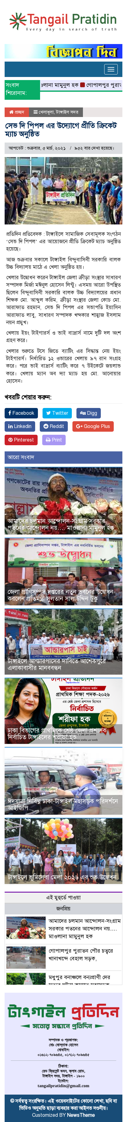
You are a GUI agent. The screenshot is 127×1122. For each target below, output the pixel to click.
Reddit (56, 426)
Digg (91, 413)
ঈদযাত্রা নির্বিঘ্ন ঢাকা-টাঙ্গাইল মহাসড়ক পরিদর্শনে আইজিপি (63, 804)
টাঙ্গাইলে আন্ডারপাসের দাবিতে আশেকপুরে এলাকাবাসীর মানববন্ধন (57, 664)
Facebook (22, 413)
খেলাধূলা (46, 112)
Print (56, 440)
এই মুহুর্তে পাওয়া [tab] (63, 897)
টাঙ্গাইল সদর (67, 112)
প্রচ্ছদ (19, 112)
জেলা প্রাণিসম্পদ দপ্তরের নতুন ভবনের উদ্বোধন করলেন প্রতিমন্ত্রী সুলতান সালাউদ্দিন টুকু (60, 595)
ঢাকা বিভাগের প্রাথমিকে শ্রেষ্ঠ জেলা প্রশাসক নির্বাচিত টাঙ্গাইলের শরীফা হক (57, 734)
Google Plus (96, 426)
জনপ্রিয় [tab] (63, 909)
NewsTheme (81, 1115)
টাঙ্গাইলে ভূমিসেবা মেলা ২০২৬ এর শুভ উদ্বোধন (62, 877)
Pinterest (23, 440)
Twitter (59, 413)
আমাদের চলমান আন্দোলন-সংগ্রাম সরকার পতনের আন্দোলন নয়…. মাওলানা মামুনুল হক (61, 524)
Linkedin (22, 426)
